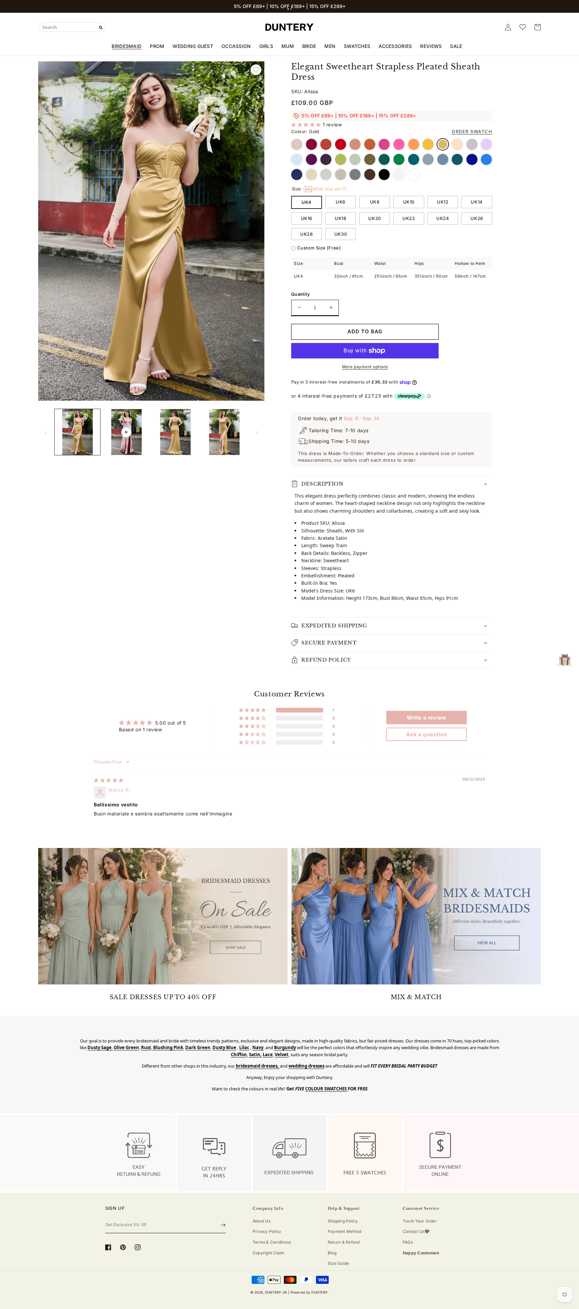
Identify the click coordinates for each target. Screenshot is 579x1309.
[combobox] (72, 27)
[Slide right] (257, 432)
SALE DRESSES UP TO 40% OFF (163, 997)
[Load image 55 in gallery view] (224, 432)
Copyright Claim (269, 1252)
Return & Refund (344, 1242)
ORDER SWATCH (472, 131)
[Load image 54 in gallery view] (175, 432)
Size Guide (338, 1263)
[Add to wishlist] (256, 70)
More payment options (365, 366)
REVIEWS (431, 46)
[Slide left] (45, 432)
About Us (261, 1220)
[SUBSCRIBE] (223, 1225)
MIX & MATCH (416, 997)
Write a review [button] (426, 717)
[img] (109, 780)
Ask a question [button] (426, 734)
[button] (288, 9)
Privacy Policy (267, 1231)
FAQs (408, 1242)
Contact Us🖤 (416, 1231)
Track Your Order (420, 1220)
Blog (332, 1252)
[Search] (101, 27)
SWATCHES (357, 46)
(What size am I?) (325, 188)
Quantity (300, 294)
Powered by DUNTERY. (310, 1292)
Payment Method (344, 1231)
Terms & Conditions (272, 1242)
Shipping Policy (343, 1220)
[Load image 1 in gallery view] (77, 432)
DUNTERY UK (276, 1292)
